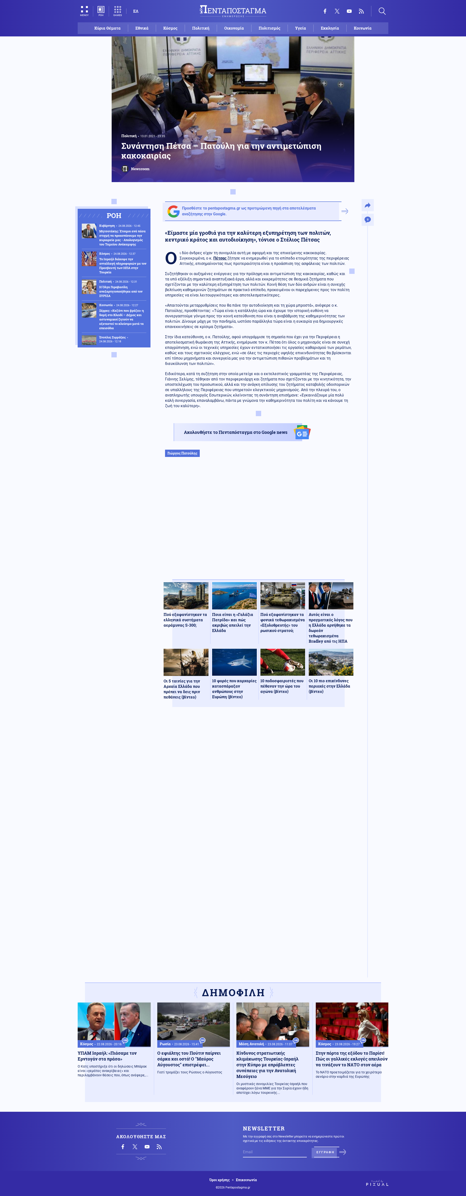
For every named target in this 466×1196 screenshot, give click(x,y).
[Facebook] (325, 11)
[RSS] (361, 11)
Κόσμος (170, 28)
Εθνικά (142, 28)
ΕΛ (135, 11)
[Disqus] (258, 781)
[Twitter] (337, 11)
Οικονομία (234, 28)
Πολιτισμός (269, 28)
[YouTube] (349, 11)
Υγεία (300, 28)
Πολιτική (200, 28)
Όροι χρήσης (219, 1180)
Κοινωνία (363, 28)
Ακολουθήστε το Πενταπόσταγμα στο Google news (235, 432)
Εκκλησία (330, 28)
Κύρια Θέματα (107, 28)
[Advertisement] (258, 523)
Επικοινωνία (246, 1180)
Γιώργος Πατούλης (182, 453)
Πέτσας (220, 258)
